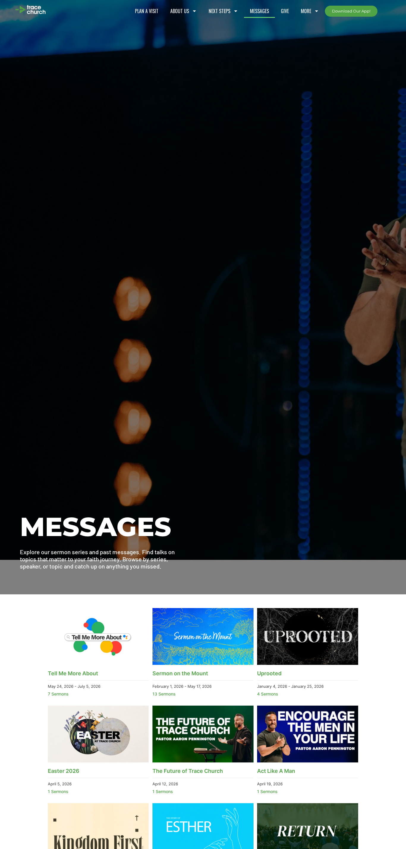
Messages (259, 11)
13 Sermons (164, 693)
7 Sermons (58, 693)
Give (285, 11)
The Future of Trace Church (187, 771)
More (306, 11)
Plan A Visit (146, 11)
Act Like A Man (276, 771)
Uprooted (269, 673)
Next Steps (219, 11)
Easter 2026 (63, 771)
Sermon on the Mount (180, 673)
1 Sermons (58, 791)
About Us (179, 11)
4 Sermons (267, 693)
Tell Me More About (73, 673)
